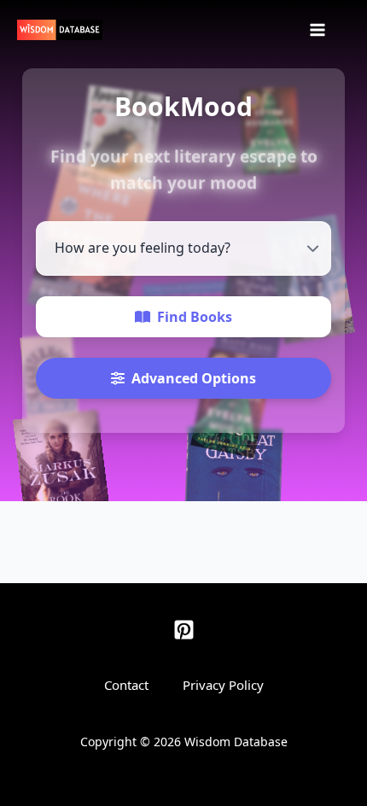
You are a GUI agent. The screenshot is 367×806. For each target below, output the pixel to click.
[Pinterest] (184, 629)
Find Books (194, 316)
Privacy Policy (223, 684)
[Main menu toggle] (317, 30)
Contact (126, 684)
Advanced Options (193, 378)
